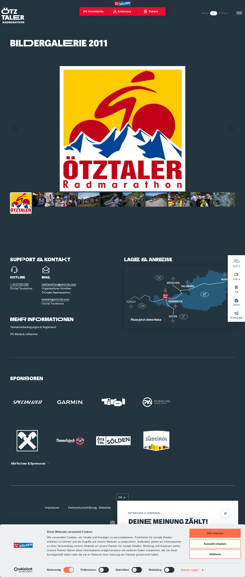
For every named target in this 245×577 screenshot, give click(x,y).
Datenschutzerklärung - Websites (89, 507)
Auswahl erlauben (215, 543)
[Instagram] (112, 523)
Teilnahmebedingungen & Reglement (33, 327)
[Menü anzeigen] (239, 13)
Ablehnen (215, 554)
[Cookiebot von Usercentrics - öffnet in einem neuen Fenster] (23, 570)
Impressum (52, 507)
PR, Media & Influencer (24, 334)
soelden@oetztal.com (55, 299)
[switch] (104, 570)
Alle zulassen (215, 533)
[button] (122, 497)
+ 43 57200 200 (19, 284)
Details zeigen (190, 569)
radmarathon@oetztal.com (59, 284)
